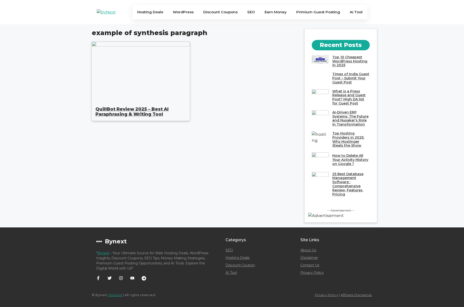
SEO (251, 12)
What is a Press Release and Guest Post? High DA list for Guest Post (349, 97)
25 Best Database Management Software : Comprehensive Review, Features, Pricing (347, 184)
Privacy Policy (312, 272)
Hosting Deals (150, 12)
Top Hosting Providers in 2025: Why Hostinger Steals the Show (348, 139)
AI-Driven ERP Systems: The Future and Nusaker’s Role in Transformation (350, 118)
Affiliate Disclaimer (356, 295)
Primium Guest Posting (318, 12)
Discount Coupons (220, 12)
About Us (308, 250)
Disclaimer (309, 257)
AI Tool (356, 12)
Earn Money (276, 12)
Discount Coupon (240, 265)
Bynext (103, 253)
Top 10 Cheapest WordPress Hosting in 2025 (349, 61)
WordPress (183, 12)
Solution (115, 295)
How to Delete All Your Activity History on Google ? (350, 159)
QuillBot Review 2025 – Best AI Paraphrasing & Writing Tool (132, 111)
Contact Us (309, 265)
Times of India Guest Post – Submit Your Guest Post (350, 78)
